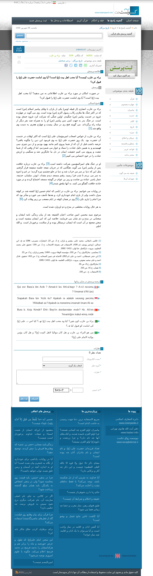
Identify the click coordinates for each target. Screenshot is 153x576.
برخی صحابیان (64, 61)
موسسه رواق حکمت (127, 440)
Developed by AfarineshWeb (117, 556)
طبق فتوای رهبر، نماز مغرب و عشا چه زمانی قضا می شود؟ (79, 507)
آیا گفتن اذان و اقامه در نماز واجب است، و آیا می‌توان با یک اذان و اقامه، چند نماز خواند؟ (79, 530)
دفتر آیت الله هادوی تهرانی (124, 430)
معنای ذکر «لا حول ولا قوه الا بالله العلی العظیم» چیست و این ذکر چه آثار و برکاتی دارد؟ (79, 467)
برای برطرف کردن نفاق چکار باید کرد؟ (34, 531)
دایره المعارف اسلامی (126, 421)
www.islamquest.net (104, 12)
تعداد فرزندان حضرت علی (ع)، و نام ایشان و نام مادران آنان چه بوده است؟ (79, 452)
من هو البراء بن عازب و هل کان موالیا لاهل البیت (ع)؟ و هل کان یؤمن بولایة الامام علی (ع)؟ (56, 335)
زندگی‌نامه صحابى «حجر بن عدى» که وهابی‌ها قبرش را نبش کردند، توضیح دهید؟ (34, 448)
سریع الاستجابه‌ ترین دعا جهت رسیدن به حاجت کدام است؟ (79, 421)
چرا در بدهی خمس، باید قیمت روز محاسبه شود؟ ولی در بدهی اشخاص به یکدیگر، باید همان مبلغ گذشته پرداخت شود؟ (34, 483)
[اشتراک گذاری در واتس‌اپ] (85, 65)
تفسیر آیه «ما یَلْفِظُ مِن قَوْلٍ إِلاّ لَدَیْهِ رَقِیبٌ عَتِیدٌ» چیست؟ (34, 421)
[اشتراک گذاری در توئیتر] (70, 65)
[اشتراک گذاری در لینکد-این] (80, 65)
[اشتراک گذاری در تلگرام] (75, 65)
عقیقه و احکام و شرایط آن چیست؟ (81, 498)
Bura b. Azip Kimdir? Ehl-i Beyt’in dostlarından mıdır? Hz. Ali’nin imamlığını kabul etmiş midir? (56, 312)
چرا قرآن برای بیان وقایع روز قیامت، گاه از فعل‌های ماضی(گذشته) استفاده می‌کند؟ (34, 518)
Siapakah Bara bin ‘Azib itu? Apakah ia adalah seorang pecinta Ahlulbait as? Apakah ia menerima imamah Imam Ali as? (56, 300)
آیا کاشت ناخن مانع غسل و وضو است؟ (79, 518)
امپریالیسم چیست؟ (43, 562)
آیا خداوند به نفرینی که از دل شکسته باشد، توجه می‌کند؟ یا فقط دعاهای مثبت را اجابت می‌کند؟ (79, 481)
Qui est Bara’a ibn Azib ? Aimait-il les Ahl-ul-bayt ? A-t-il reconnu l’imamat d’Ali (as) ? (56, 289)
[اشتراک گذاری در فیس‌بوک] (66, 65)
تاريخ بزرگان (77, 61)
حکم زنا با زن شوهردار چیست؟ (83, 492)
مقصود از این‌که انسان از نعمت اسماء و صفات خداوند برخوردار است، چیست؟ (34, 433)
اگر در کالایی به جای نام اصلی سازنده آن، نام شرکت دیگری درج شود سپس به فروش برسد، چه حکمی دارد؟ (34, 502)
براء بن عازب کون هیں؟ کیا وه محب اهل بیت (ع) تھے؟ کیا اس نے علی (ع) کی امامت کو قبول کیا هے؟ (56, 323)
